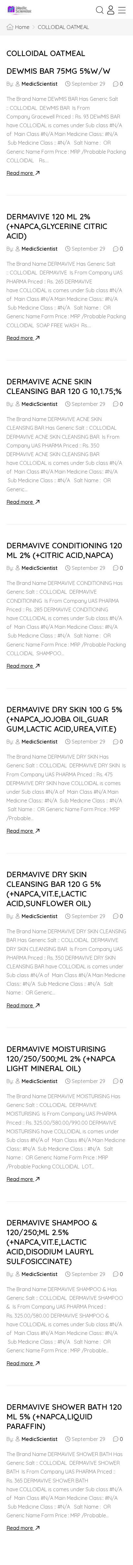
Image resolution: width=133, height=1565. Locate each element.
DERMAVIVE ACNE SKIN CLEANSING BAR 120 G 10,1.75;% (64, 386)
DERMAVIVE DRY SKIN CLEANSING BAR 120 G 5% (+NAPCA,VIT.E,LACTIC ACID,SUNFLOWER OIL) (53, 888)
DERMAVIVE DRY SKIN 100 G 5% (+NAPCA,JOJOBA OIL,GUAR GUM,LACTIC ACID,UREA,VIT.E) (64, 719)
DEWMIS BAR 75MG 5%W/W (58, 71)
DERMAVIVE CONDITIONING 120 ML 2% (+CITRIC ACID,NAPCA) (64, 550)
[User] (111, 10)
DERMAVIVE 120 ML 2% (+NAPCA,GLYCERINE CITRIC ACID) (56, 226)
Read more (20, 173)
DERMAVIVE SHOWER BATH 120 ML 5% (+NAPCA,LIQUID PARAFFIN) (64, 1416)
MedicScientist (39, 84)
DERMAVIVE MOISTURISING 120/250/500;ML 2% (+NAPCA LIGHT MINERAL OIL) (60, 1058)
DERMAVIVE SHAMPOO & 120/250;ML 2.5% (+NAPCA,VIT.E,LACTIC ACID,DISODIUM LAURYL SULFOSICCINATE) (51, 1242)
